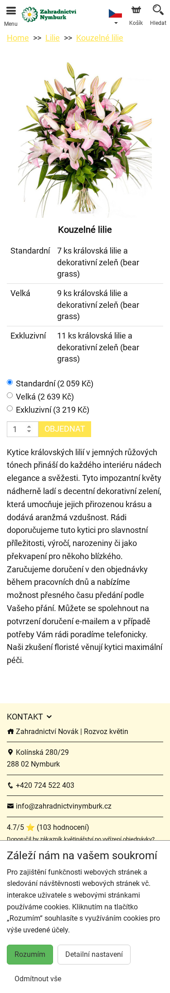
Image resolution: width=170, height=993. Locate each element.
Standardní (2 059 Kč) (54, 383)
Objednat (64, 428)
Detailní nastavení (94, 954)
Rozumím (30, 954)
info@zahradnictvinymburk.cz (63, 806)
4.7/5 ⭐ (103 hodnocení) (48, 827)
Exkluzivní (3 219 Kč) (52, 409)
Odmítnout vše (38, 978)
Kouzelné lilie (99, 37)
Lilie (52, 37)
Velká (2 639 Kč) (45, 396)
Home (18, 37)
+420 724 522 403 (44, 785)
